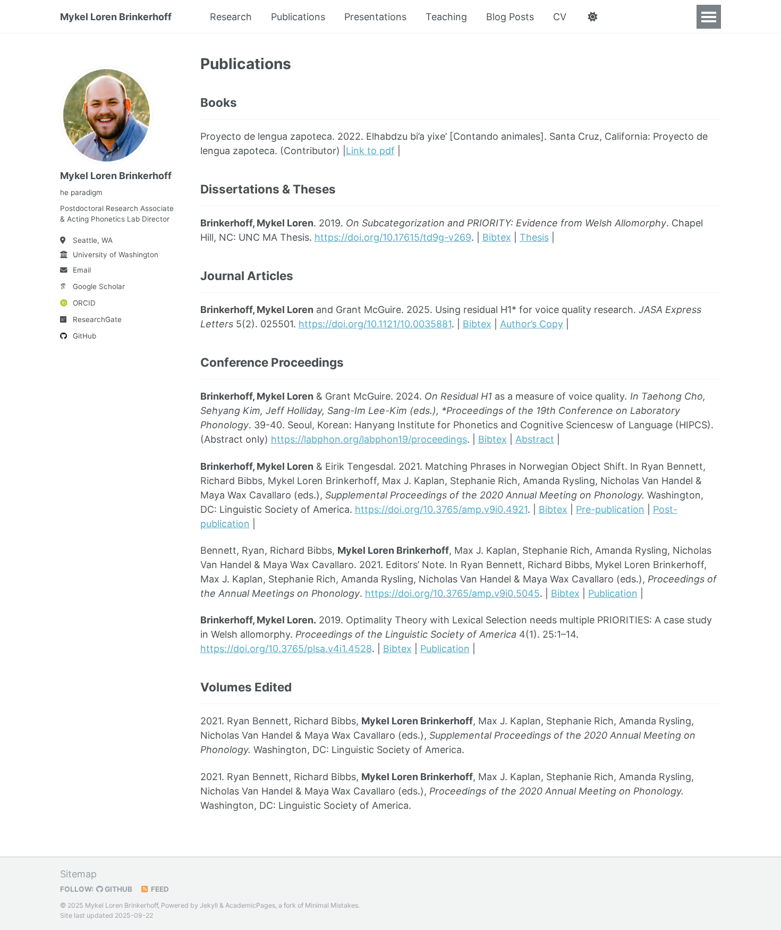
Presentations (375, 16)
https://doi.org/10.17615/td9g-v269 (393, 237)
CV (559, 16)
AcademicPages (250, 905)
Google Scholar (99, 286)
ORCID (84, 303)
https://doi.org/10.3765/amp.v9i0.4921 (441, 509)
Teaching (446, 16)
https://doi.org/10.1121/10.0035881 (375, 323)
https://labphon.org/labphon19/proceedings (369, 439)
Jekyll (209, 905)
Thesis (534, 237)
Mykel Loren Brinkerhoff (116, 16)
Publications (298, 16)
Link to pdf (370, 150)
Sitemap (78, 874)
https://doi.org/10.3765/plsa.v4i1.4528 (286, 648)
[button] (592, 17)
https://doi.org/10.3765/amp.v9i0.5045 (452, 593)
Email (82, 270)
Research (231, 16)
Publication (613, 593)
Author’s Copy (531, 323)
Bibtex (496, 237)
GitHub (84, 336)
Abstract (534, 439)
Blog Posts (510, 16)
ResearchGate (97, 319)
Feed (159, 889)
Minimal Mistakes (331, 905)
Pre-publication (610, 509)
